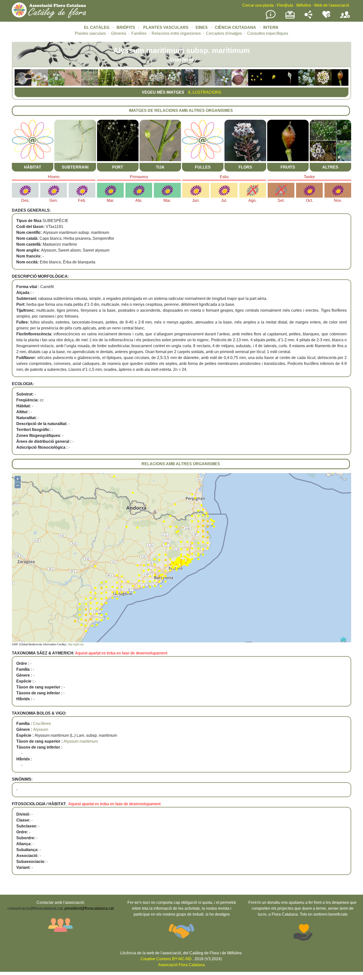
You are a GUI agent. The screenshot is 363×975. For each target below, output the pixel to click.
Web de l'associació (331, 5)
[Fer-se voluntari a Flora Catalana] (326, 17)
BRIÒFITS (126, 27)
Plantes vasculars (90, 33)
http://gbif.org (75, 644)
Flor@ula (285, 5)
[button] (23, 84)
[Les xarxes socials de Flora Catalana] (308, 17)
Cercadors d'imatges (224, 33)
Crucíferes (42, 723)
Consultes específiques (267, 33)
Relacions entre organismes (176, 33)
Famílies (138, 33)
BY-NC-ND (166, 959)
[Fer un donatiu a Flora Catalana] (290, 18)
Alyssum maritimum (80, 741)
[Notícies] (271, 18)
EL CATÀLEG (96, 27)
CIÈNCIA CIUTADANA (235, 27)
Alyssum (40, 729)
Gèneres (118, 33)
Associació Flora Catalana (181, 965)
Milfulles (303, 5)
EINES (202, 27)
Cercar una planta (258, 5)
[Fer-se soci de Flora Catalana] (345, 18)
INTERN (270, 27)
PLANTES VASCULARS (165, 27)
